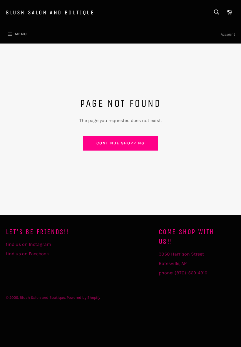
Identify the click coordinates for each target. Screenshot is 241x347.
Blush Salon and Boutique (50, 12)
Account (228, 34)
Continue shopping (120, 143)
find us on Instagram (28, 244)
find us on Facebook (27, 253)
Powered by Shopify (83, 297)
